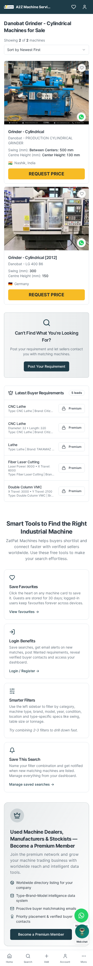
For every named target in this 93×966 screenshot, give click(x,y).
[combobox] (46, 50)
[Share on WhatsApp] (81, 116)
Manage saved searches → (31, 784)
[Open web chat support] (82, 931)
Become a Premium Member (41, 934)
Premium (75, 408)
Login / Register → (24, 671)
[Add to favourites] (82, 68)
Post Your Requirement (46, 366)
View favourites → (24, 612)
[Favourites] (73, 6)
